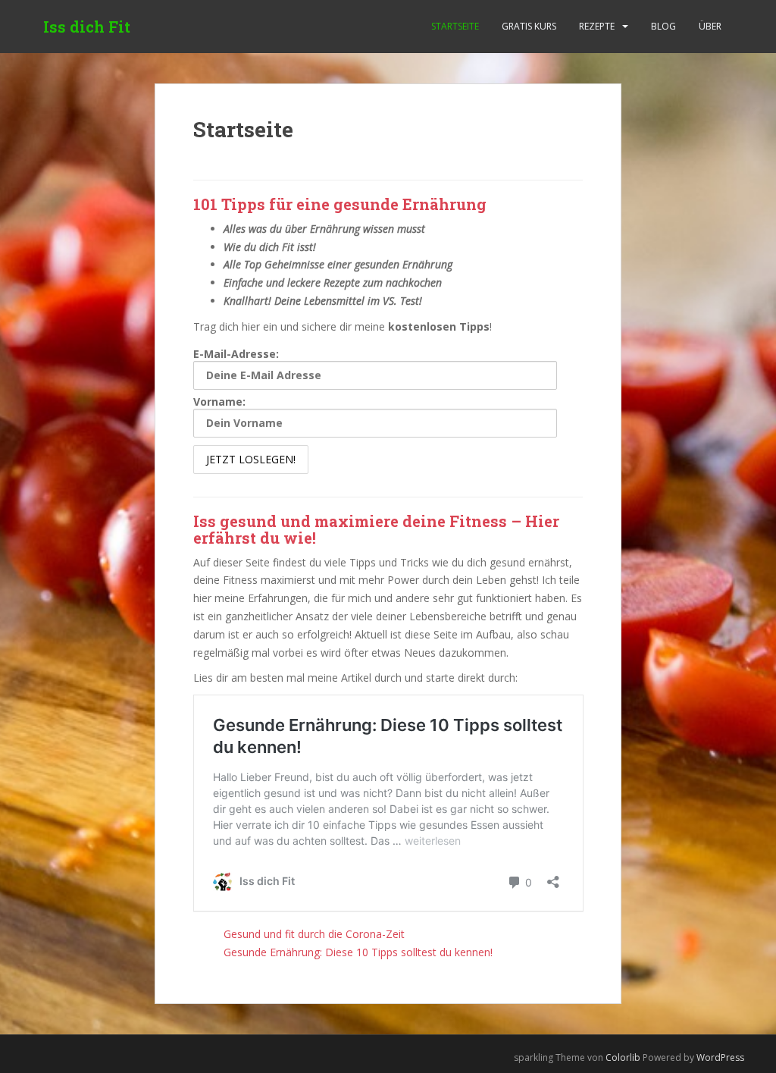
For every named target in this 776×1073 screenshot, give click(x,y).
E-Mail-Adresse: (236, 354)
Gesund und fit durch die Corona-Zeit (314, 934)
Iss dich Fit (86, 26)
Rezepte (597, 26)
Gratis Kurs (529, 26)
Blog (663, 26)
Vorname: (219, 401)
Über (710, 26)
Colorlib (622, 1057)
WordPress (720, 1057)
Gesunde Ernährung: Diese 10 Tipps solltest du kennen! (358, 952)
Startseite (455, 26)
